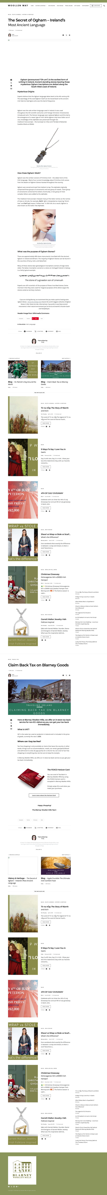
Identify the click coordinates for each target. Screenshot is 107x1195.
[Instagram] (14, 1186)
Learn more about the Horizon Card (44, 795)
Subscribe (97, 5)
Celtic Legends (49, 403)
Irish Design (48, 529)
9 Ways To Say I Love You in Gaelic (84, 597)
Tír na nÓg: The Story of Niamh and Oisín (87, 592)
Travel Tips (15, 659)
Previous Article (14, 358)
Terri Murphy (44, 414)
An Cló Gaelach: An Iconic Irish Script (85, 617)
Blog (9, 14)
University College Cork (34, 302)
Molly (13, 34)
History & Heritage (27, 14)
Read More (46, 423)
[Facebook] (8, 1186)
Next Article (65, 358)
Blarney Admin (44, 540)
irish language (30, 324)
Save (36, 318)
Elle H (42, 496)
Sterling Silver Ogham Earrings (44, 243)
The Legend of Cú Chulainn (83, 612)
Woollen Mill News (51, 569)
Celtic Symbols (16, 14)
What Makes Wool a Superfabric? (84, 601)
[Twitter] (11, 1186)
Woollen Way (18, 5)
